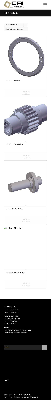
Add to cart (26, 91)
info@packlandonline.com (17, 333)
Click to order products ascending (25, 25)
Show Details (26, 94)
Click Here (12, 324)
